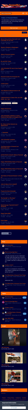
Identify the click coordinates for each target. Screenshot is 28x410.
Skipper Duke (9, 266)
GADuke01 (4, 199)
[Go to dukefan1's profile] (25, 84)
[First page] (2, 35)
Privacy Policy (11, 397)
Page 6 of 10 (14, 35)
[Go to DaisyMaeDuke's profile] (25, 192)
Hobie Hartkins (8, 303)
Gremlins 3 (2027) (9, 265)
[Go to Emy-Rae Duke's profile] (25, 77)
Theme (4, 397)
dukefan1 (4, 85)
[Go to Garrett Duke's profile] (25, 69)
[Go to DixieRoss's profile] (25, 140)
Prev (5, 35)
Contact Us (18, 397)
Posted (16, 246)
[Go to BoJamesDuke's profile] (25, 133)
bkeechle (3, 393)
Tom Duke (5, 348)
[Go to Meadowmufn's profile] (25, 205)
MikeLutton (4, 156)
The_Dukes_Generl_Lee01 (8, 178)
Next (23, 35)
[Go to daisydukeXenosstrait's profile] (25, 176)
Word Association (9, 245)
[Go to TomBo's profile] (25, 185)
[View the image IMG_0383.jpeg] (14, 357)
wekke (3, 92)
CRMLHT (4, 215)
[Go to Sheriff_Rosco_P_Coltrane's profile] (25, 124)
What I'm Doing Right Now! (11, 252)
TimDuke (4, 101)
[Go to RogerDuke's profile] (25, 48)
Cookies (24, 397)
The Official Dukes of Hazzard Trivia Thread (15, 275)
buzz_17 (4, 71)
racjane (4, 56)
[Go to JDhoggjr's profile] (25, 55)
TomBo (3, 185)
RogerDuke (4, 49)
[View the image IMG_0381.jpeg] (14, 376)
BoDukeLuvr (5, 78)
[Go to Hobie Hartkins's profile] (3, 302)
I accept (14, 407)
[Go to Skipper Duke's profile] (3, 266)
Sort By (24, 32)
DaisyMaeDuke (5, 110)
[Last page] (26, 35)
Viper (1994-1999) (9, 318)
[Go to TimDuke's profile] (25, 169)
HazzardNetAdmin (6, 149)
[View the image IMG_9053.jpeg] (14, 337)
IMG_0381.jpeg (5, 383)
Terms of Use (21, 404)
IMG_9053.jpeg (5, 347)
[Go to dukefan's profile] (25, 116)
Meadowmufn (8, 298)
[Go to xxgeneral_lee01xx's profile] (25, 109)
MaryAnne (4, 127)
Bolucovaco (5, 134)
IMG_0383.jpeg (5, 364)
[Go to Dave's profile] (25, 162)
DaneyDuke (4, 118)
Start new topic (14, 28)
